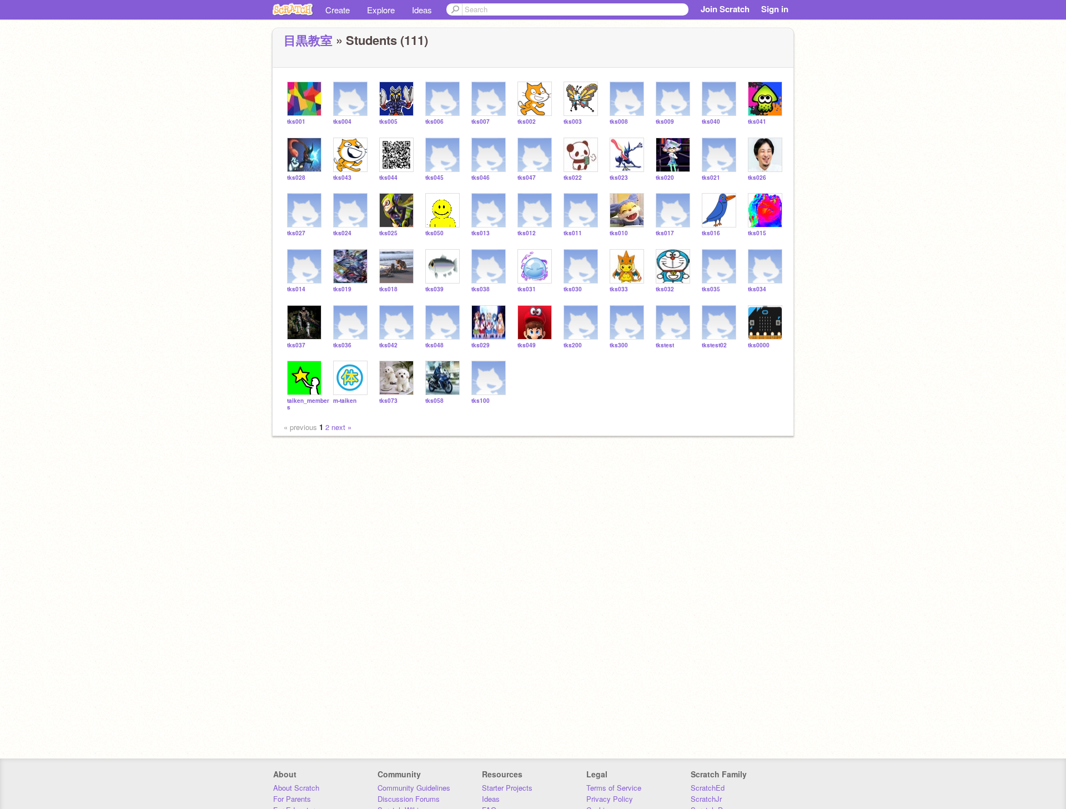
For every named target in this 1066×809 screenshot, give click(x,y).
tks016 (711, 233)
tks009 (665, 122)
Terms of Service (613, 787)
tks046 (480, 178)
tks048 (434, 345)
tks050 (434, 233)
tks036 (342, 345)
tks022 (573, 178)
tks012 (526, 233)
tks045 (434, 178)
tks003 (573, 122)
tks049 (526, 345)
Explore (381, 10)
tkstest (665, 345)
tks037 (296, 345)
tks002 (526, 122)
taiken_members (308, 404)
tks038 (480, 289)
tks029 (480, 345)
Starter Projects (507, 787)
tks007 (480, 122)
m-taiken (344, 401)
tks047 (526, 178)
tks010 (619, 233)
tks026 (757, 178)
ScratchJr (706, 798)
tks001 (296, 122)
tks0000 (759, 345)
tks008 (619, 122)
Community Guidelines (414, 787)
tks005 (388, 122)
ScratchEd (708, 787)
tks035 (711, 289)
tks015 (757, 233)
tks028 (296, 178)
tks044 (388, 178)
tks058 (434, 401)
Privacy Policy (609, 798)
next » (341, 427)
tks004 (342, 122)
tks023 (619, 178)
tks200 (573, 345)
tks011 (573, 233)
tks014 (296, 289)
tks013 (480, 233)
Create (337, 10)
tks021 (711, 178)
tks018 (388, 289)
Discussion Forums (409, 798)
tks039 (434, 289)
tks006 (434, 122)
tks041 (757, 122)
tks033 (619, 289)
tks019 (342, 289)
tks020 (665, 178)
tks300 (619, 345)
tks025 (388, 233)
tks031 (526, 289)
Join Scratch (725, 9)
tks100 (480, 401)
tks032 (665, 289)
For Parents (292, 798)
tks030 (573, 289)
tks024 (342, 233)
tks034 (757, 289)
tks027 (296, 233)
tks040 (711, 122)
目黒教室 (308, 40)
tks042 (388, 345)
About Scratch (296, 787)
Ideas (422, 10)
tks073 (388, 401)
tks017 (665, 233)
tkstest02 (714, 345)
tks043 (342, 178)
